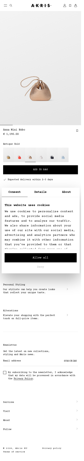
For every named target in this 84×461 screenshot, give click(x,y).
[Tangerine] (19, 155)
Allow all (40, 257)
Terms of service (14, 452)
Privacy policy (51, 448)
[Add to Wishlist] (75, 132)
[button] (40, 402)
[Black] (52, 155)
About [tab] (66, 192)
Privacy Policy (23, 378)
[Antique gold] (30, 155)
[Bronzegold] (8, 155)
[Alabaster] (41, 155)
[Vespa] (63, 155)
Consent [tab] (14, 192)
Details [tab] (40, 192)
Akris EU (21, 448)
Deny (40, 267)
